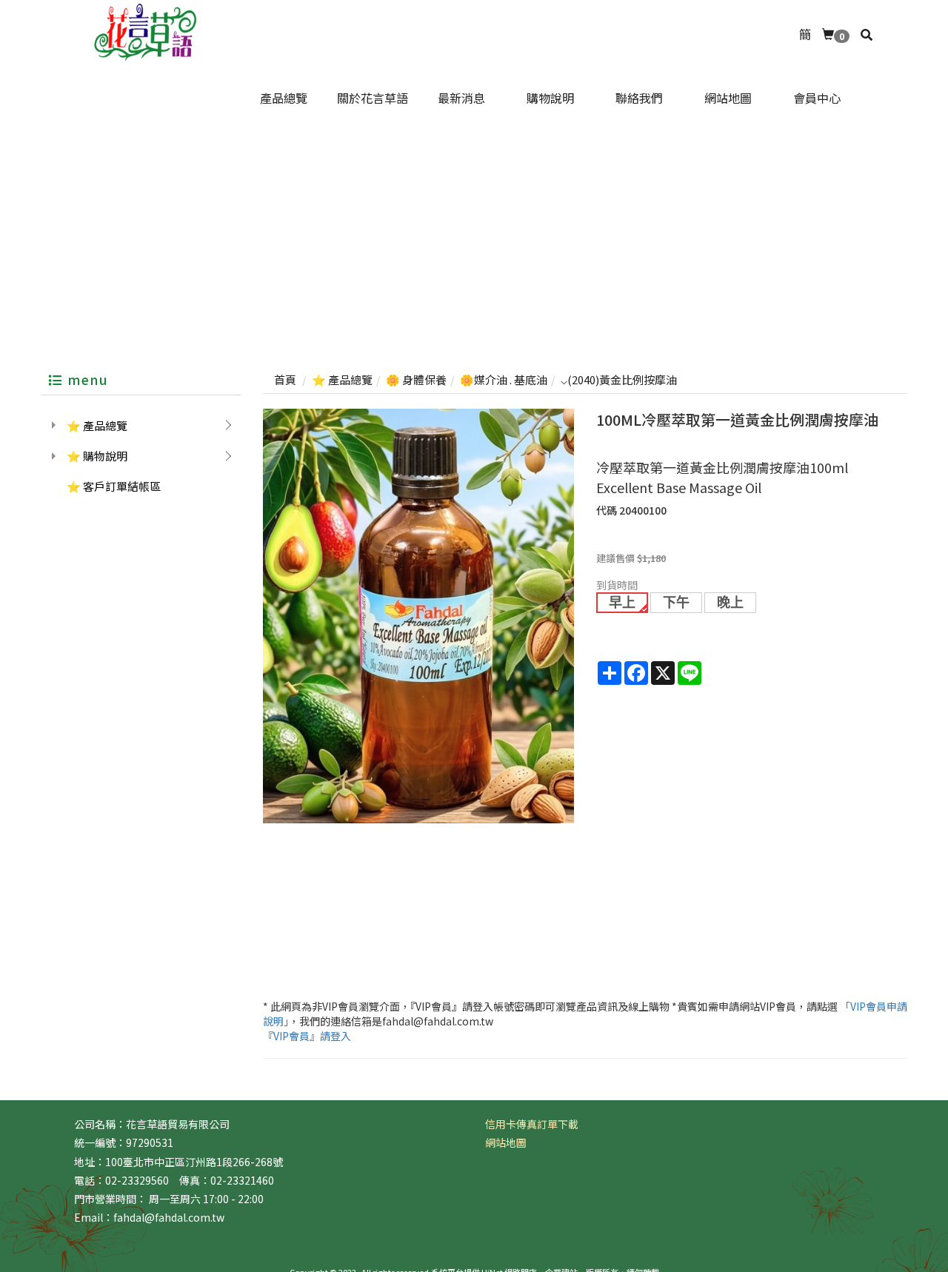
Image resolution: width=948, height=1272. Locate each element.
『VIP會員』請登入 (307, 1035)
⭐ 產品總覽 (97, 425)
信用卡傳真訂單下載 (531, 1124)
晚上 (730, 602)
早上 (622, 602)
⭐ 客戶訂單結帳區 (114, 486)
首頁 (285, 379)
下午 (676, 602)
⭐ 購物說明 (97, 455)
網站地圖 (506, 1142)
